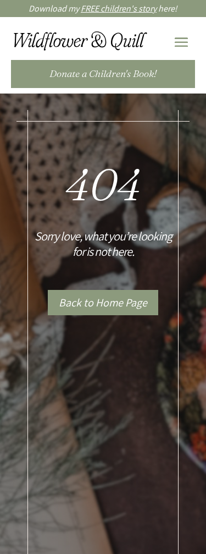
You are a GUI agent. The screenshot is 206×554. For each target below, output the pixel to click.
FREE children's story (119, 8)
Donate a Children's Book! (103, 73)
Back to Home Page (103, 302)
